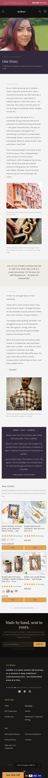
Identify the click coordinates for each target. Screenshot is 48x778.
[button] (2, 11)
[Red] (3, 591)
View (13, 547)
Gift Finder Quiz (11, 711)
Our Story (28, 706)
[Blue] (16, 591)
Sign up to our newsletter (10, 746)
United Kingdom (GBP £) (26, 765)
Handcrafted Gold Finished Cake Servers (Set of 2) (34, 528)
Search (27, 711)
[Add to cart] (19, 505)
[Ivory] (12, 591)
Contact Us (9, 717)
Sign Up (39, 644)
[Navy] (8, 591)
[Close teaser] (24, 771)
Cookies (28, 740)
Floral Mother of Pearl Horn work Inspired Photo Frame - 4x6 (12, 528)
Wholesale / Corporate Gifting (34, 718)
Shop (7, 706)
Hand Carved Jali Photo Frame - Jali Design (34, 578)
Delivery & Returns (12, 734)
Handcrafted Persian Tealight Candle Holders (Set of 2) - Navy (13, 579)
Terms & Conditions (33, 734)
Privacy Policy (10, 740)
